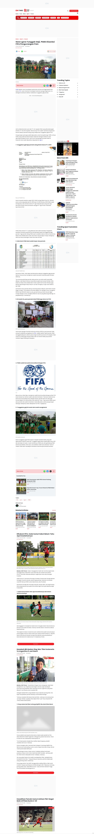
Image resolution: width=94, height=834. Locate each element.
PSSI (35, 333)
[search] (68, 11)
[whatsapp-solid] (44, 86)
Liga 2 (41, 140)
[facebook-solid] (47, 86)
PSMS (17, 89)
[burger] (77, 13)
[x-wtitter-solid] (51, 86)
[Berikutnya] (56, 579)
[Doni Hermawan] (17, 505)
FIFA (20, 91)
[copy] (54, 86)
